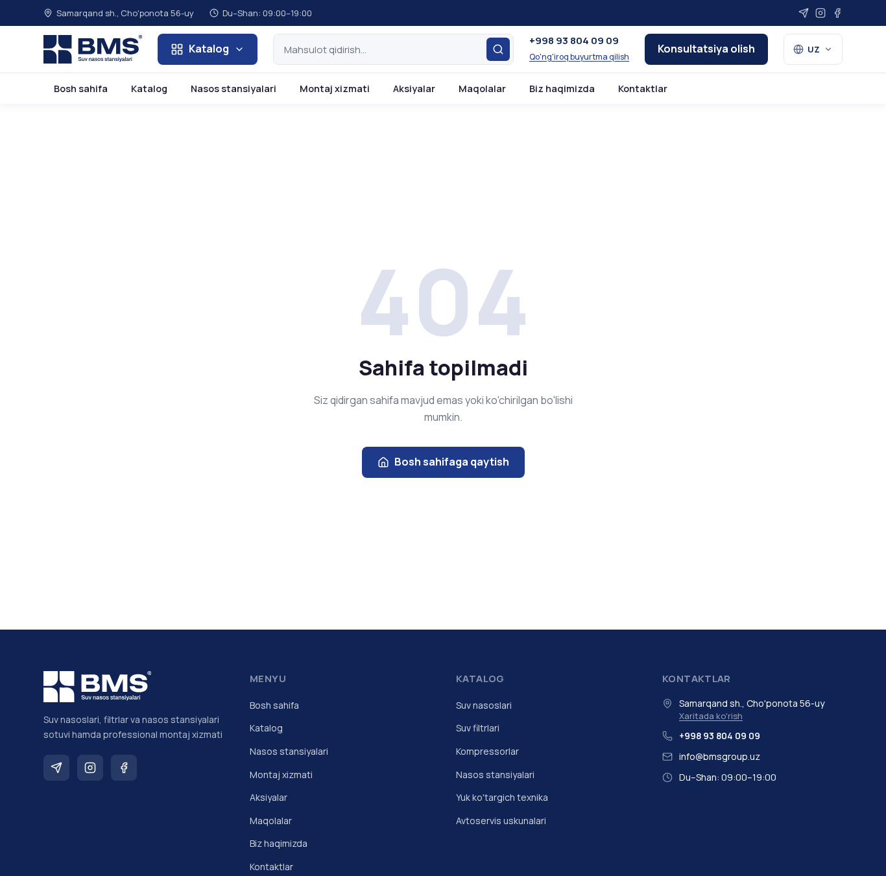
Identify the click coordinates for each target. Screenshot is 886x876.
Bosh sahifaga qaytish (451, 462)
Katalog (209, 48)
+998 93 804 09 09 (574, 40)
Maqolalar (482, 88)
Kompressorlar (487, 751)
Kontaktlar (642, 88)
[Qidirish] (498, 49)
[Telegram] (803, 13)
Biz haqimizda (562, 88)
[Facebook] (837, 13)
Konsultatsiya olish (706, 48)
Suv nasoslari (484, 705)
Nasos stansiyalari (233, 88)
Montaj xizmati (335, 88)
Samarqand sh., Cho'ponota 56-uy (125, 13)
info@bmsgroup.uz (719, 756)
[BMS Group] (92, 49)
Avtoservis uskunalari (501, 820)
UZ (814, 49)
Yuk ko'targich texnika (502, 797)
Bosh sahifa (81, 88)
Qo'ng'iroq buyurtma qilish (579, 56)
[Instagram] (820, 13)
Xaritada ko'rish (711, 716)
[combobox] (393, 49)
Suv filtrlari (477, 728)
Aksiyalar (414, 88)
